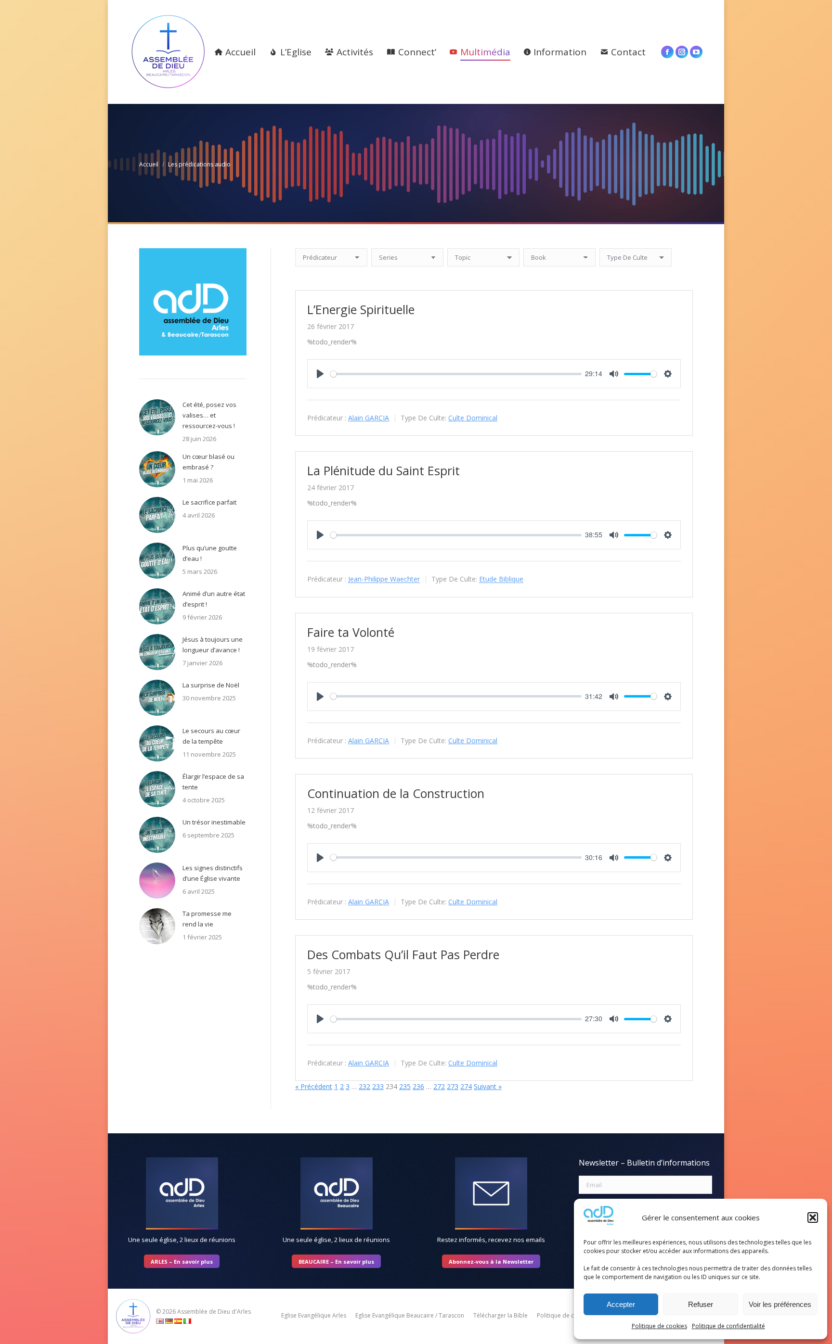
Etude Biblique (501, 579)
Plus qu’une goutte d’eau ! (209, 553)
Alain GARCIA (368, 417)
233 (378, 1086)
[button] (813, 1217)
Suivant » (488, 1086)
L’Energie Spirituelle (361, 309)
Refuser (700, 1304)
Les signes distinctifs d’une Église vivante (212, 873)
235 (405, 1086)
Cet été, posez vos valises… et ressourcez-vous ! (209, 415)
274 (466, 1086)
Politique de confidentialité (728, 1326)
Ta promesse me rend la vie (207, 918)
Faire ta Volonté (350, 632)
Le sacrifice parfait (209, 502)
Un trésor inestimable (214, 822)
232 (364, 1086)
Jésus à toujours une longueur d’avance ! (212, 644)
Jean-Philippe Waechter (384, 579)
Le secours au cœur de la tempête (211, 736)
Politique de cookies (659, 1326)
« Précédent (313, 1086)
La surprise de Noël (210, 685)
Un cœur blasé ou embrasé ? (208, 461)
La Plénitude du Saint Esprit (383, 470)
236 (418, 1086)
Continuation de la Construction (395, 793)
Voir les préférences (780, 1304)
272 (439, 1086)
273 (452, 1086)
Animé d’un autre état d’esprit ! (213, 599)
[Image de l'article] (157, 417)
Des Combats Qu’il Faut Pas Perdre (403, 954)
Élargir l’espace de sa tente (213, 781)
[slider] (456, 374)
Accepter (621, 1304)
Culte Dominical (472, 417)
